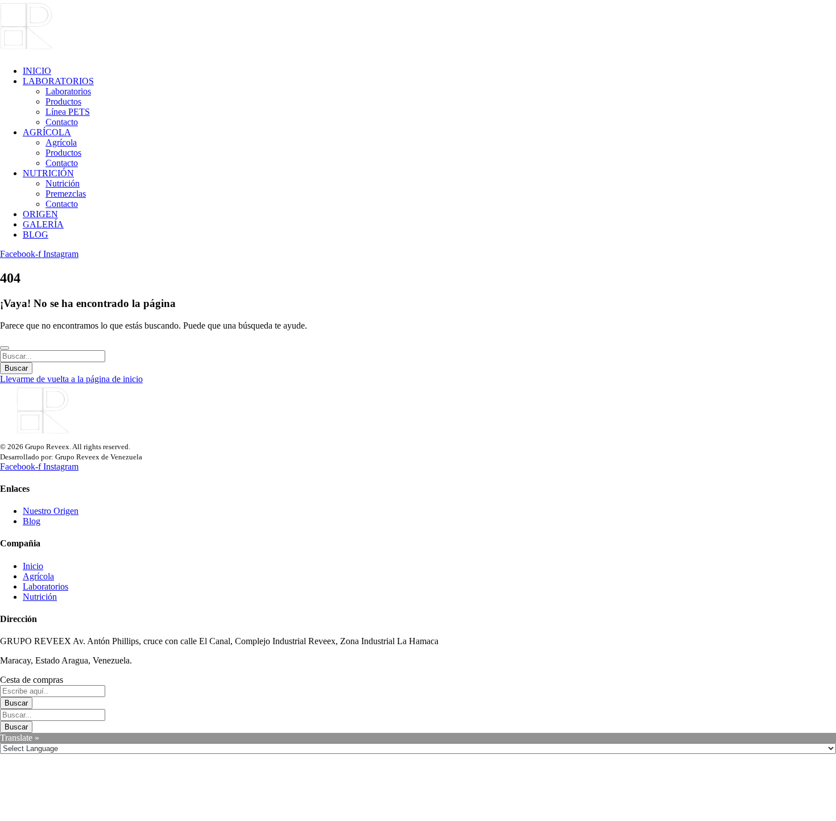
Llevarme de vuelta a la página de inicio (71, 379)
